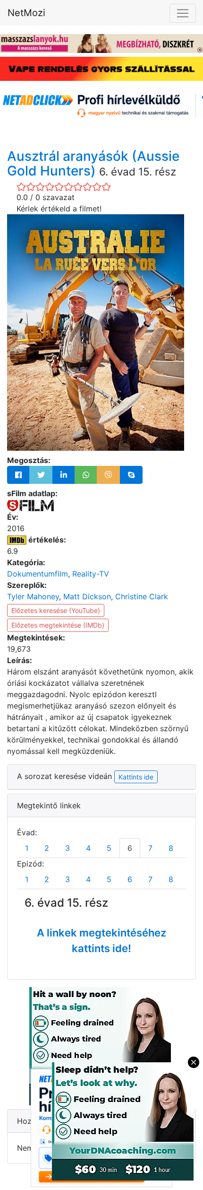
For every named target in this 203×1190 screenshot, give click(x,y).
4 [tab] (88, 848)
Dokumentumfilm (37, 573)
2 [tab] (46, 848)
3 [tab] (67, 848)
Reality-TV (90, 573)
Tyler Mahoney (33, 596)
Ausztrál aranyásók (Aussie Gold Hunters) (93, 163)
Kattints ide (135, 777)
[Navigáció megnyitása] (182, 13)
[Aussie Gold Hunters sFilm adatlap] (30, 504)
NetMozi (26, 12)
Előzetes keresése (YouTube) (55, 610)
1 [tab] (26, 848)
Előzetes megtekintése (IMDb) (57, 625)
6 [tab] (129, 848)
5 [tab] (109, 848)
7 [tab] (150, 848)
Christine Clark (141, 596)
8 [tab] (171, 848)
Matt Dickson (87, 596)
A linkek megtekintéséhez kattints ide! (101, 940)
